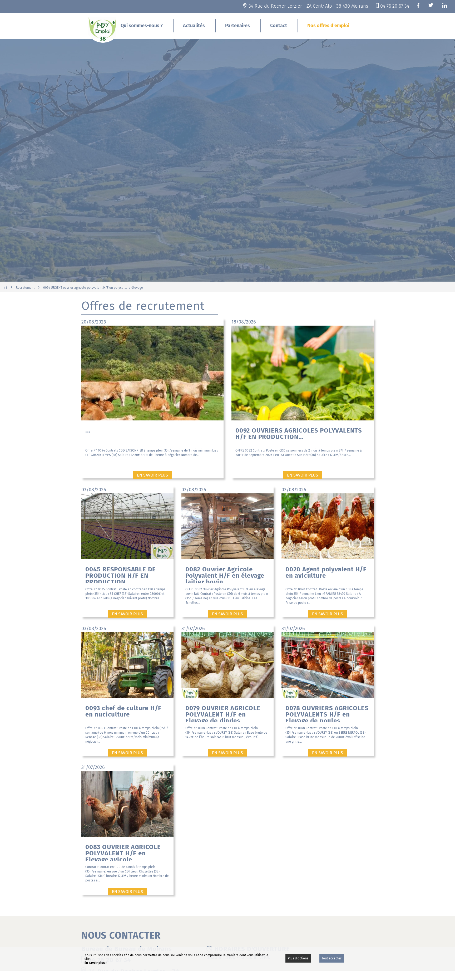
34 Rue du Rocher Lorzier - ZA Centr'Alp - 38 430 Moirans (308, 6)
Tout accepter (332, 958)
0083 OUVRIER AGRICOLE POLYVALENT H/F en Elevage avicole (123, 852)
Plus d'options (298, 958)
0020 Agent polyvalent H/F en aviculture (326, 572)
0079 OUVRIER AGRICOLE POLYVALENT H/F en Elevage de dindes (222, 713)
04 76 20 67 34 (394, 6)
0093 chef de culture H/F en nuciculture (123, 711)
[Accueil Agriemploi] (103, 29)
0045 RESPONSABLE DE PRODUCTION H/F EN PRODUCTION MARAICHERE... (120, 574)
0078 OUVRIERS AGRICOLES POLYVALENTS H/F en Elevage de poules (326, 713)
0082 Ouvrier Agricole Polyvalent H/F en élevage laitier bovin (224, 574)
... (88, 430)
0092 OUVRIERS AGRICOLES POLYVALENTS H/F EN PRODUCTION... (298, 433)
